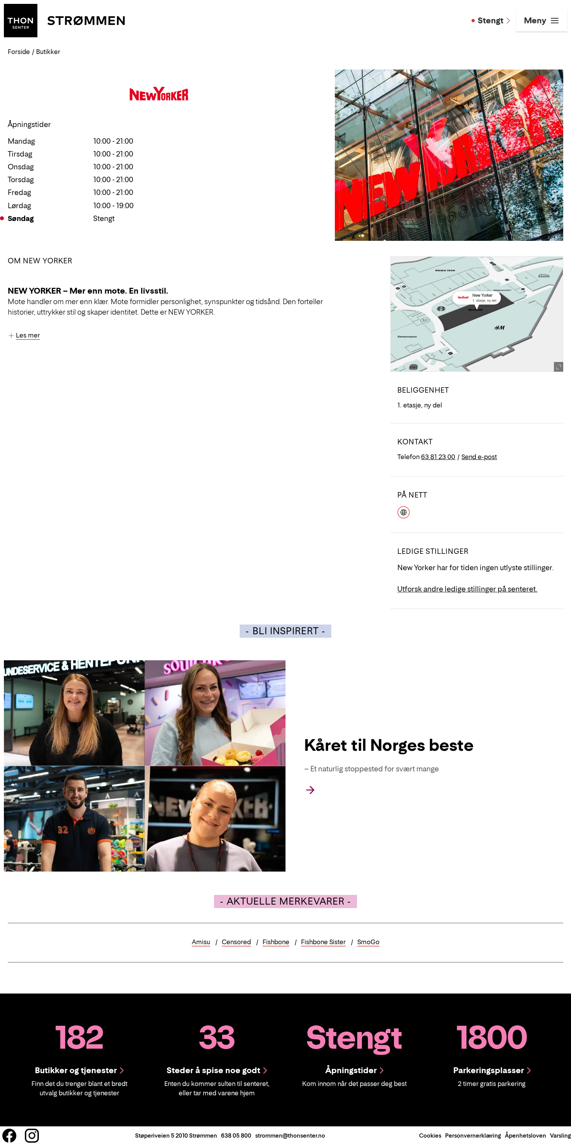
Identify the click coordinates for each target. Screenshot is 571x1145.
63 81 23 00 (438, 457)
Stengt (490, 20)
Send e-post (479, 457)
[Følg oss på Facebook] (9, 1135)
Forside (19, 52)
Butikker (48, 52)
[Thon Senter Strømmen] (64, 20)
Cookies (430, 1135)
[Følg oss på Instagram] (32, 1135)
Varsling (560, 1135)
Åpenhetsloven (525, 1135)
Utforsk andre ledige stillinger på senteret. (467, 589)
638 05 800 (236, 1135)
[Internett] (403, 511)
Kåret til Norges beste (389, 745)
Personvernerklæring (473, 1135)
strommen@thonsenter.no (290, 1135)
